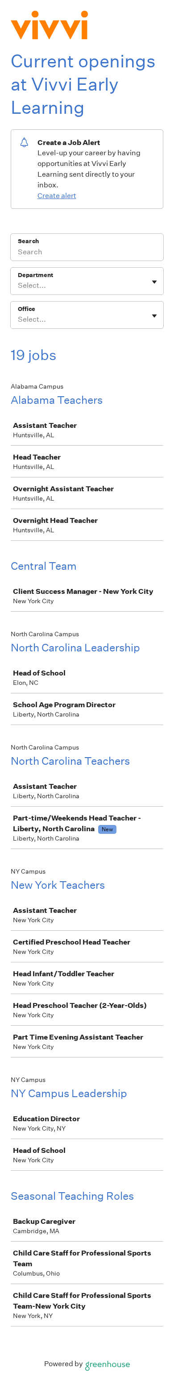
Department (35, 275)
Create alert (56, 195)
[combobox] (18, 285)
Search (28, 241)
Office (26, 309)
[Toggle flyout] (154, 282)
